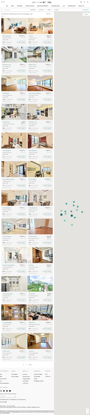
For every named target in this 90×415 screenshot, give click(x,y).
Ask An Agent (37, 376)
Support (47, 371)
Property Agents (26, 378)
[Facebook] (4, 391)
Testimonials (25, 381)
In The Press (25, 383)
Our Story (25, 374)
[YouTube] (10, 391)
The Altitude (6, 93)
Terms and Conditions (10, 405)
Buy (1, 374)
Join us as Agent (15, 376)
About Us (25, 371)
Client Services (4, 371)
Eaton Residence (7, 36)
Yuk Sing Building (7, 322)
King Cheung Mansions (8, 265)
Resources (37, 371)
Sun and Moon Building (35, 93)
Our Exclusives (3, 378)
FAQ (46, 374)
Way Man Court (7, 64)
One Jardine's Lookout (8, 179)
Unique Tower (6, 122)
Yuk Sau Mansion (7, 236)
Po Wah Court (6, 351)
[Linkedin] (7, 391)
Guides (35, 378)
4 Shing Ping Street (8, 294)
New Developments (4, 383)
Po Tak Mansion (33, 236)
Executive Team (26, 376)
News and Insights (38, 374)
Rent (1, 376)
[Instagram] (1, 391)
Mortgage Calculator (39, 381)
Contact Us (47, 376)
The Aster (31, 265)
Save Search (85, 10)
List (1, 381)
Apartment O (32, 322)
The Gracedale (32, 179)
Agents (13, 371)
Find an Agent (14, 374)
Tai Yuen (31, 36)
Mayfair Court (32, 64)
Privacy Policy (2, 405)
